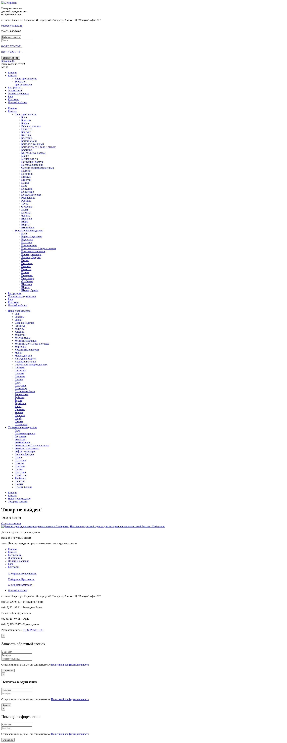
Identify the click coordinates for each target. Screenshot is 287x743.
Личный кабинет (17, 102)
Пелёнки (26, 170)
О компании (15, 90)
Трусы (24, 203)
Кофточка (26, 149)
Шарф (24, 221)
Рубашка (26, 200)
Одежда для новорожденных (37, 167)
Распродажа (14, 87)
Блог (10, 96)
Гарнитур (26, 129)
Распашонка (28, 197)
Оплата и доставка (18, 93)
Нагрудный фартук (32, 161)
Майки (25, 155)
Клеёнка (26, 135)
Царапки (26, 212)
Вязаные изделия (31, 126)
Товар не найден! (18, 501)
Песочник (27, 173)
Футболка (26, 206)
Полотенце (27, 191)
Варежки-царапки (31, 236)
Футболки (27, 281)
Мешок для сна (29, 158)
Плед (24, 185)
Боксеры (26, 120)
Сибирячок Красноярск (21, 579)
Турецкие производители (23, 83)
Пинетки (26, 179)
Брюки (25, 123)
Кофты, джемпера (31, 254)
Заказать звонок (11, 58)
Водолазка (27, 239)
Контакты (13, 99)
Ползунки (27, 188)
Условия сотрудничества (22, 296)
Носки (25, 260)
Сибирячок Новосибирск (22, 573)
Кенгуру (26, 132)
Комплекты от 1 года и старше (38, 146)
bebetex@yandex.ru (11, 25)
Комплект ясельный (32, 143)
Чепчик (25, 215)
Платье (25, 182)
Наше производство (26, 114)
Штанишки (27, 227)
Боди (24, 117)
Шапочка (26, 218)
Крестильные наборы (33, 152)
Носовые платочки (32, 164)
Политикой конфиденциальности (70, 664)
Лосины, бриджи (31, 257)
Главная (12, 72)
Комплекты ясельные (33, 251)
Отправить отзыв (11, 523)
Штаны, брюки (29, 290)
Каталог (12, 75)
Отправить (8, 670)
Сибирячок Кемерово (20, 584)
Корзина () (7, 61)
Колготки (26, 138)
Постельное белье (31, 194)
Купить (6, 705)
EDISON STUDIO (33, 630)
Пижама (26, 176)
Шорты (25, 224)
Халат (24, 209)
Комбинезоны (29, 141)
